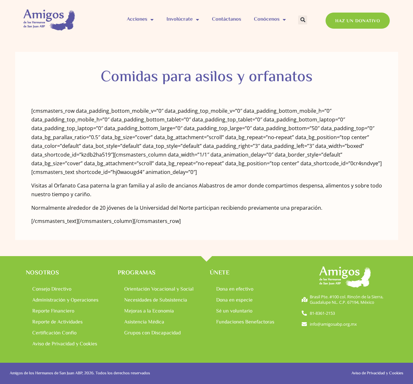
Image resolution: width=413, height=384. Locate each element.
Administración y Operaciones (65, 300)
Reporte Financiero (53, 311)
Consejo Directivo (51, 289)
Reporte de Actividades (57, 322)
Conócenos (266, 19)
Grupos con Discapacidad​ (152, 333)
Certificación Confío (54, 333)
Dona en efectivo (234, 289)
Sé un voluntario (234, 311)
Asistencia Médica (144, 322)
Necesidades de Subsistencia (155, 300)
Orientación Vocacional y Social (159, 289)
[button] (302, 19)
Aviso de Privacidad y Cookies (64, 344)
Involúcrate (179, 19)
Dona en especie (234, 300)
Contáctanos (226, 19)
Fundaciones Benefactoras (245, 322)
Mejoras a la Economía (149, 311)
